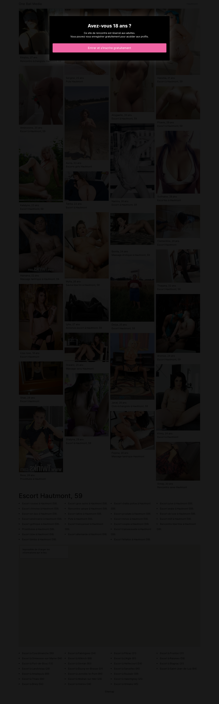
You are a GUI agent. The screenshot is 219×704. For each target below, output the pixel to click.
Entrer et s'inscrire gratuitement (109, 48)
